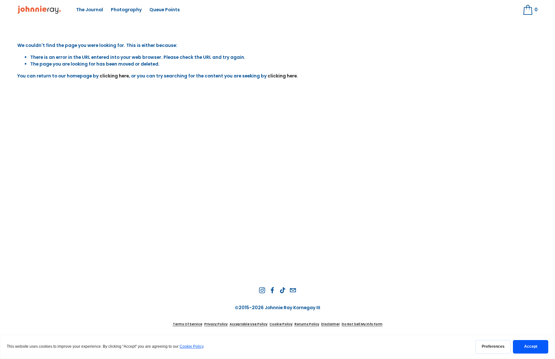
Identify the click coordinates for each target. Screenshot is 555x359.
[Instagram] (262, 290)
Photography (126, 9)
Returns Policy (307, 324)
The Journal (89, 9)
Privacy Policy (216, 324)
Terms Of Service (187, 324)
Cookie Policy (281, 324)
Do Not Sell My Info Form (362, 324)
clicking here (114, 76)
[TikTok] (282, 290)
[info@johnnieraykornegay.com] (293, 290)
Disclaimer (330, 324)
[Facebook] (272, 290)
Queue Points (164, 9)
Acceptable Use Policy (249, 324)
